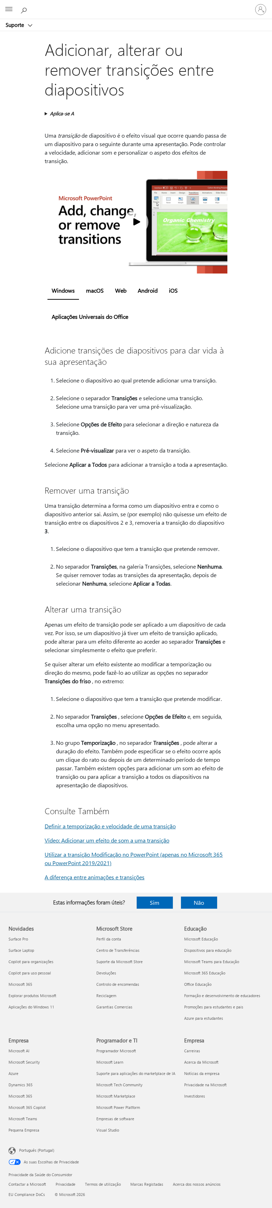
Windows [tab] (63, 290)
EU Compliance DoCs (26, 1194)
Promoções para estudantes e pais (213, 1006)
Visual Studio (107, 1130)
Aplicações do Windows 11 (31, 1006)
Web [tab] (120, 290)
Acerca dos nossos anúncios (197, 1184)
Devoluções (106, 973)
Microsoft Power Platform (118, 1107)
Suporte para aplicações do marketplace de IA (135, 1073)
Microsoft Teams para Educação (211, 961)
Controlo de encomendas (117, 984)
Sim (154, 902)
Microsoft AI (18, 1050)
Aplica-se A (62, 113)
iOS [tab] (173, 290)
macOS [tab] (95, 290)
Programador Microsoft (116, 1050)
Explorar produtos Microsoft (32, 995)
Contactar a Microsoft (27, 1184)
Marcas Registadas (146, 1184)
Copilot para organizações (30, 961)
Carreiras (192, 1050)
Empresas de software (115, 1118)
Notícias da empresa (202, 1073)
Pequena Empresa (23, 1130)
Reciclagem (106, 995)
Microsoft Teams (22, 1118)
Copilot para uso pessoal (29, 973)
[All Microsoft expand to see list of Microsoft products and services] (8, 9)
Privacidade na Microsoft (205, 1084)
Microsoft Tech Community (119, 1084)
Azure (13, 1073)
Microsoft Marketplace (115, 1096)
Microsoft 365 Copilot (27, 1107)
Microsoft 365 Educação (204, 973)
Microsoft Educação (201, 939)
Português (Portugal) (36, 1150)
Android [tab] (148, 290)
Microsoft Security (24, 1062)
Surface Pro (18, 939)
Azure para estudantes (203, 1018)
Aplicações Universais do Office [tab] (90, 316)
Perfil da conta (108, 939)
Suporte (16, 24)
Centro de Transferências (118, 950)
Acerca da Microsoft (201, 1062)
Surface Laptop (21, 950)
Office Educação (197, 984)
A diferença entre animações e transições (94, 877)
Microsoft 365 (20, 984)
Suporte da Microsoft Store (119, 961)
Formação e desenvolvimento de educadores (222, 995)
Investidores (194, 1096)
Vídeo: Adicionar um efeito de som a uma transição (107, 840)
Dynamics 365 (20, 1084)
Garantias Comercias (114, 1006)
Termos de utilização (103, 1184)
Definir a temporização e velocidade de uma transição (110, 826)
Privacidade (65, 1184)
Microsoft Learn (109, 1062)
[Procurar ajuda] (25, 9)
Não (199, 902)
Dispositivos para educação (207, 950)
